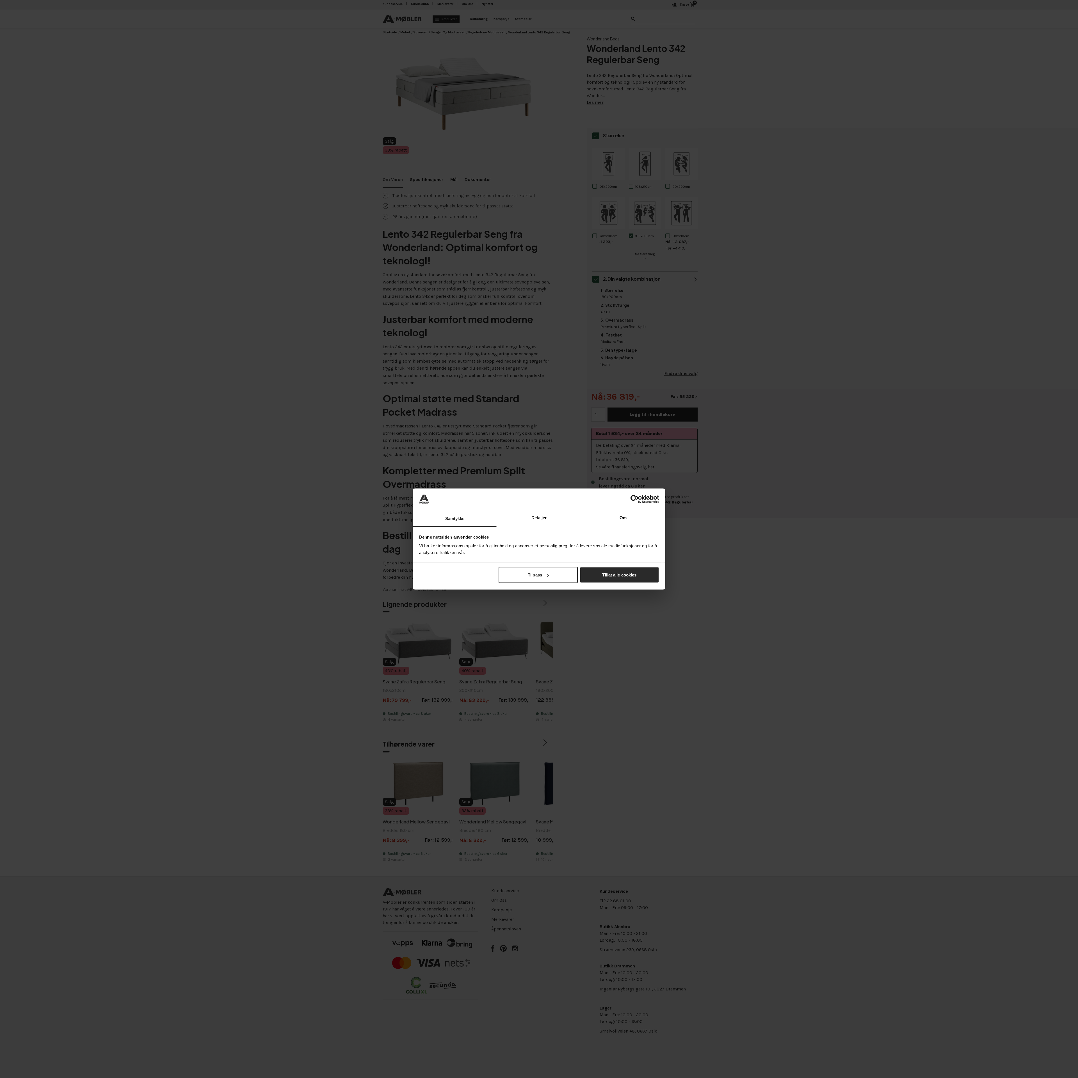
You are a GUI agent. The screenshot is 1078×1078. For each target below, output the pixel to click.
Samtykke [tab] (455, 518)
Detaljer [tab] (539, 517)
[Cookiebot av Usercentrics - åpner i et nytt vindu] (634, 499)
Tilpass (535, 574)
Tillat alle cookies (619, 574)
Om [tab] (623, 517)
